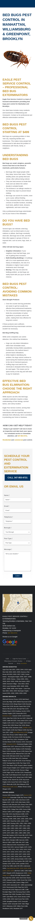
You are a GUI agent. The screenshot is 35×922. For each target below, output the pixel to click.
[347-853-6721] (31, 918)
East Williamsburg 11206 (20, 732)
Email (6, 506)
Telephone (8, 517)
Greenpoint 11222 (11, 744)
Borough (7, 528)
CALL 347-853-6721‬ (18, 477)
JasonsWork (24, 663)
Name (7, 495)
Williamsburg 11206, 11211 (10, 786)
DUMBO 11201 (27, 727)
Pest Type (8, 538)
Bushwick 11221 (7, 715)
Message (8, 549)
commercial (18, 440)
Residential (7, 440)
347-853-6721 (22, 436)
